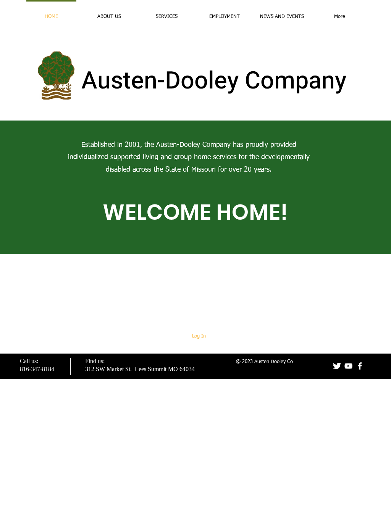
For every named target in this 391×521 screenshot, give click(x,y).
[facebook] (360, 366)
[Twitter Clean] (337, 366)
